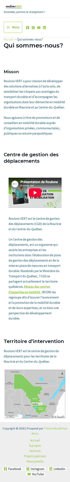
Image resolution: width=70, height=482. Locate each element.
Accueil (35, 440)
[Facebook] (27, 27)
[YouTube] (39, 27)
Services (35, 451)
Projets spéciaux (35, 456)
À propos (35, 446)
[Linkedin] (44, 27)
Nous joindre (35, 461)
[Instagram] (33, 27)
